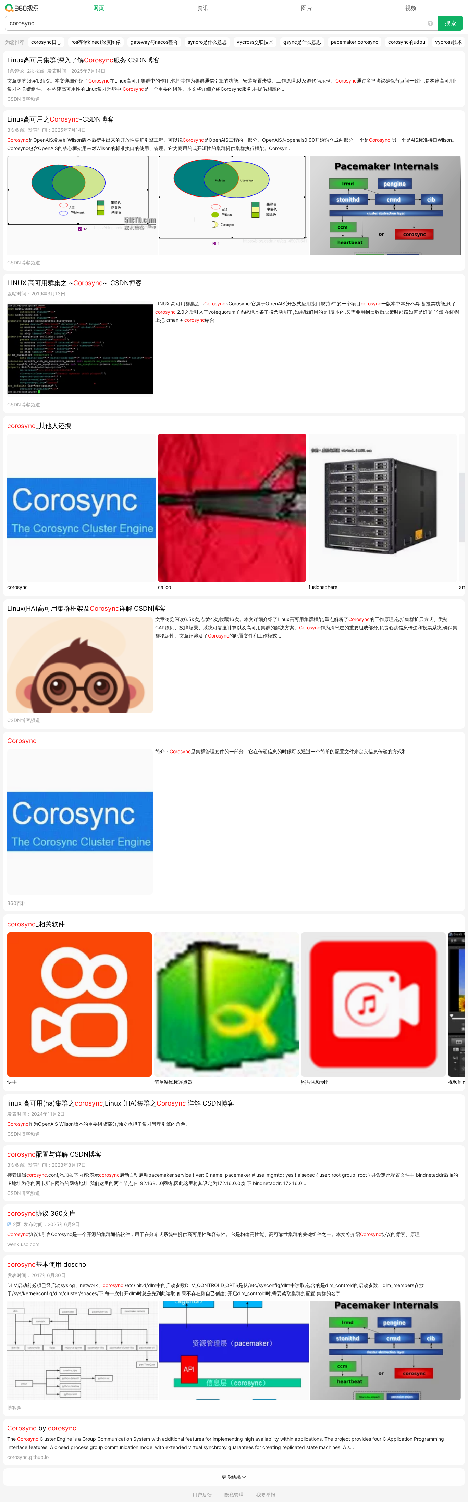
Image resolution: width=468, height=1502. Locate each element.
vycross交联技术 (255, 42)
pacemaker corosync (354, 42)
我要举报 (265, 1495)
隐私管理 (234, 1495)
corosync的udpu (406, 42)
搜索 (450, 23)
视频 (410, 7)
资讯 (202, 7)
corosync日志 (46, 42)
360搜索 (23, 8)
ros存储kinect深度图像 (96, 42)
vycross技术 (448, 42)
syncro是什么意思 (207, 42)
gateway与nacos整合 (154, 42)
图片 (306, 7)
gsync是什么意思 (302, 42)
